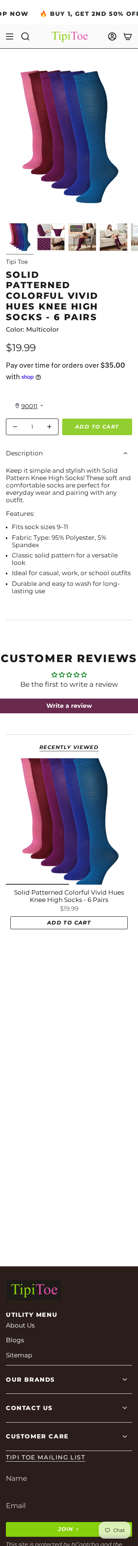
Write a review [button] (69, 705)
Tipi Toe (17, 261)
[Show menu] (9, 36)
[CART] (127, 36)
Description (24, 453)
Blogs (15, 1340)
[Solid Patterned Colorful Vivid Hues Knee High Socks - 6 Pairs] (69, 821)
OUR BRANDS (30, 1379)
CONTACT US (29, 1408)
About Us (20, 1325)
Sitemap (19, 1355)
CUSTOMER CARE (37, 1436)
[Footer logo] (33, 1290)
